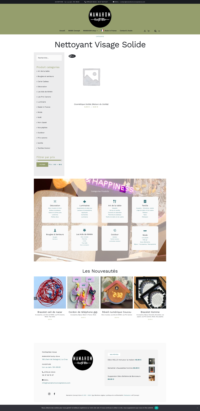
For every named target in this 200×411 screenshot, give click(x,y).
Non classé (42, 122)
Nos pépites (42, 128)
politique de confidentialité (114, 395)
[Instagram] (49, 394)
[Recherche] (155, 31)
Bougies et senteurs (46, 76)
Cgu (93, 395)
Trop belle (52, 316)
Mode (40, 112)
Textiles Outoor (44, 148)
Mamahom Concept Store (74, 395)
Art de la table (43, 71)
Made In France (44, 107)
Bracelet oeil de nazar (50, 312)
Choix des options (86, 77)
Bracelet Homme (150, 312)
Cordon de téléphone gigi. (83, 312)
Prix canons (42, 138)
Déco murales (105, 315)
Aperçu (101, 77)
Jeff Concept (135, 395)
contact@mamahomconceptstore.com (132, 2)
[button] (69, 55)
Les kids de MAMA (45, 92)
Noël (39, 117)
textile (40, 143)
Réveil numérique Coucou (116, 312)
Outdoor (41, 133)
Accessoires (38, 315)
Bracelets (151, 315)
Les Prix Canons (44, 97)
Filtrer (42, 164)
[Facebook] (54, 394)
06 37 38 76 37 (103, 2)
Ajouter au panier (45, 293)
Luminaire (42, 102)
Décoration (42, 87)
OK (157, 408)
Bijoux (80, 315)
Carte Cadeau (43, 81)
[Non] (197, 408)
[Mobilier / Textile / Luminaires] (115, 238)
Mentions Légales (100, 395)
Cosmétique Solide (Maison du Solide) (91, 104)
